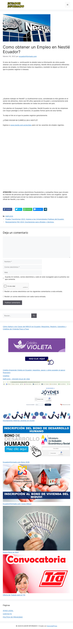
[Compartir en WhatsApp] (27, 209)
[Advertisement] (36, 85)
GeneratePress (52, 626)
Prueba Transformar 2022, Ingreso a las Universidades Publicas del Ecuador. (34, 219)
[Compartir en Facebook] (7, 209)
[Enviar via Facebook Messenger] (38, 209)
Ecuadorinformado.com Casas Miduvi (17, 504)
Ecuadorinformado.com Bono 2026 (16, 462)
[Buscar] (34, 315)
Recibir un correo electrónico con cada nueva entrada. (25, 296)
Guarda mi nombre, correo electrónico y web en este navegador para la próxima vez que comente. (37, 278)
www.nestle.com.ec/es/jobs (21, 125)
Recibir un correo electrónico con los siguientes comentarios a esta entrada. (34, 291)
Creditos (6, 376)
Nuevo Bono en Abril (11, 552)
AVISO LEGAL (8, 611)
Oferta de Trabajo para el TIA (14, 595)
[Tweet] (18, 209)
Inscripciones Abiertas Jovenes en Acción (19, 421)
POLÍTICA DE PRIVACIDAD (13, 617)
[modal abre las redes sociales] (45, 209)
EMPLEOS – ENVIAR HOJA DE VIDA (16, 379)
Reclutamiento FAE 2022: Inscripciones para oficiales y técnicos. (29, 222)
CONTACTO (7, 614)
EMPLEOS (9, 216)
